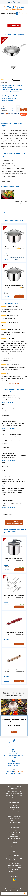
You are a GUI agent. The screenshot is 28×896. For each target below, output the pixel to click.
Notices (14, 840)
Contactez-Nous (14, 807)
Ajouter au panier (19, 296)
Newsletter (14, 849)
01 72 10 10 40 (14, 771)
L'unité (3, 108)
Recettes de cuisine (14, 838)
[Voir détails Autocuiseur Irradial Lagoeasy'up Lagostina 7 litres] (14, 547)
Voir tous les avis (14, 383)
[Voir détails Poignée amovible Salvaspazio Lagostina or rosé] (14, 658)
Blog (14, 809)
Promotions (14, 847)
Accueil (2, 16)
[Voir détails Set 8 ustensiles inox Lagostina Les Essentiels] (14, 584)
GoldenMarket (10, 891)
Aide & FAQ (14, 830)
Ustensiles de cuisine (14, 812)
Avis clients (14, 820)
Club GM (14, 834)
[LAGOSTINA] (14, 31)
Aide (14, 851)
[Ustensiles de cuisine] (14, 7)
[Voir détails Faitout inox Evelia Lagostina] (14, 236)
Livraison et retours (14, 832)
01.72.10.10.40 (14, 869)
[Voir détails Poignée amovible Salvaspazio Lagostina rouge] (14, 621)
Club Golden (14, 836)
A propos (14, 805)
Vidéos (14, 845)
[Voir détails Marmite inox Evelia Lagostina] (14, 274)
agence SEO (19, 889)
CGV (14, 814)
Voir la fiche (6, 259)
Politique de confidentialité (14, 816)
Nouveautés (14, 842)
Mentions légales (14, 818)
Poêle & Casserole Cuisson (9, 16)
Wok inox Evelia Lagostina (11, 18)
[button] (17, 13)
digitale (12, 889)
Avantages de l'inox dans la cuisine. (9, 212)
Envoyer (14, 731)
